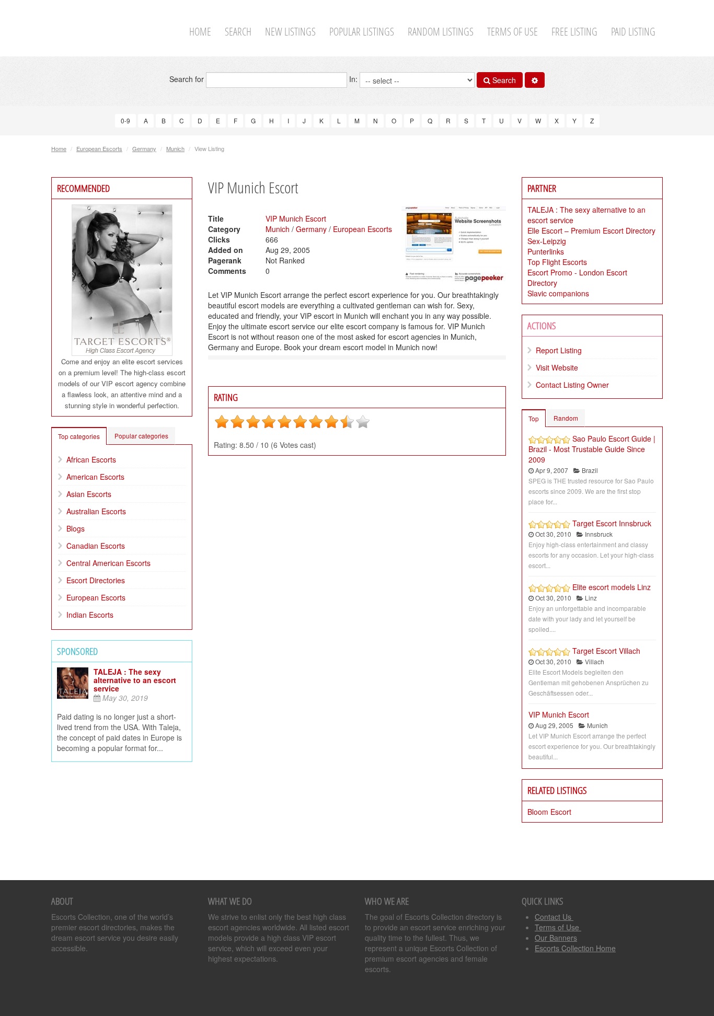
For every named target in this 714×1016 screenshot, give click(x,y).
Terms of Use (512, 31)
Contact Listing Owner (572, 384)
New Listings (290, 31)
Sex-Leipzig (546, 241)
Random (566, 417)
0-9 (125, 120)
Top (533, 418)
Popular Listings (361, 31)
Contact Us (554, 916)
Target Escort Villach (606, 650)
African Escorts (91, 459)
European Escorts (99, 148)
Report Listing (559, 350)
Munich (175, 148)
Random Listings (441, 31)
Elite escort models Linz (611, 587)
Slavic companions (558, 293)
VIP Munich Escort (296, 218)
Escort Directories (95, 580)
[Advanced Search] (535, 80)
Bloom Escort (549, 811)
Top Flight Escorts (557, 262)
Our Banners (556, 937)
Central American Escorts (108, 563)
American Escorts (95, 476)
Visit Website (557, 367)
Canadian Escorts (95, 545)
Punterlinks (545, 251)
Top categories (79, 436)
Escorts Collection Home (575, 948)
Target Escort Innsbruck (611, 523)
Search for (187, 79)
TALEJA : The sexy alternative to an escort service (135, 680)
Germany (144, 148)
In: (354, 79)
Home (200, 31)
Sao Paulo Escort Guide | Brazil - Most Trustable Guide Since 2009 (591, 449)
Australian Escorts (96, 511)
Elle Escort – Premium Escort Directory (591, 230)
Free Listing (574, 31)
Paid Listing (633, 31)
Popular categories (141, 435)
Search (238, 31)
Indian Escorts (89, 614)
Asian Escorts (88, 494)
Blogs (75, 528)
